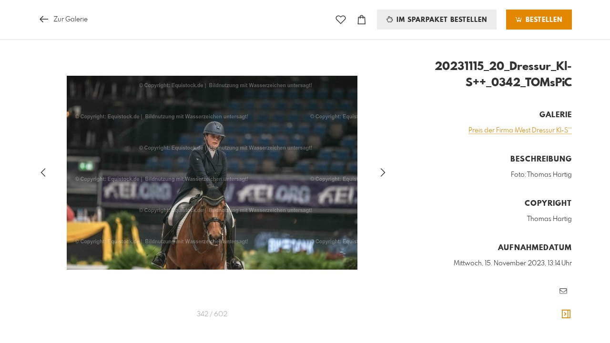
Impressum (518, 319)
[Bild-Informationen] (566, 314)
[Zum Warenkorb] (361, 19)
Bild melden (556, 306)
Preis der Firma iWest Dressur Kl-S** (520, 130)
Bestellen (542, 20)
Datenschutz (555, 319)
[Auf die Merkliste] (340, 19)
